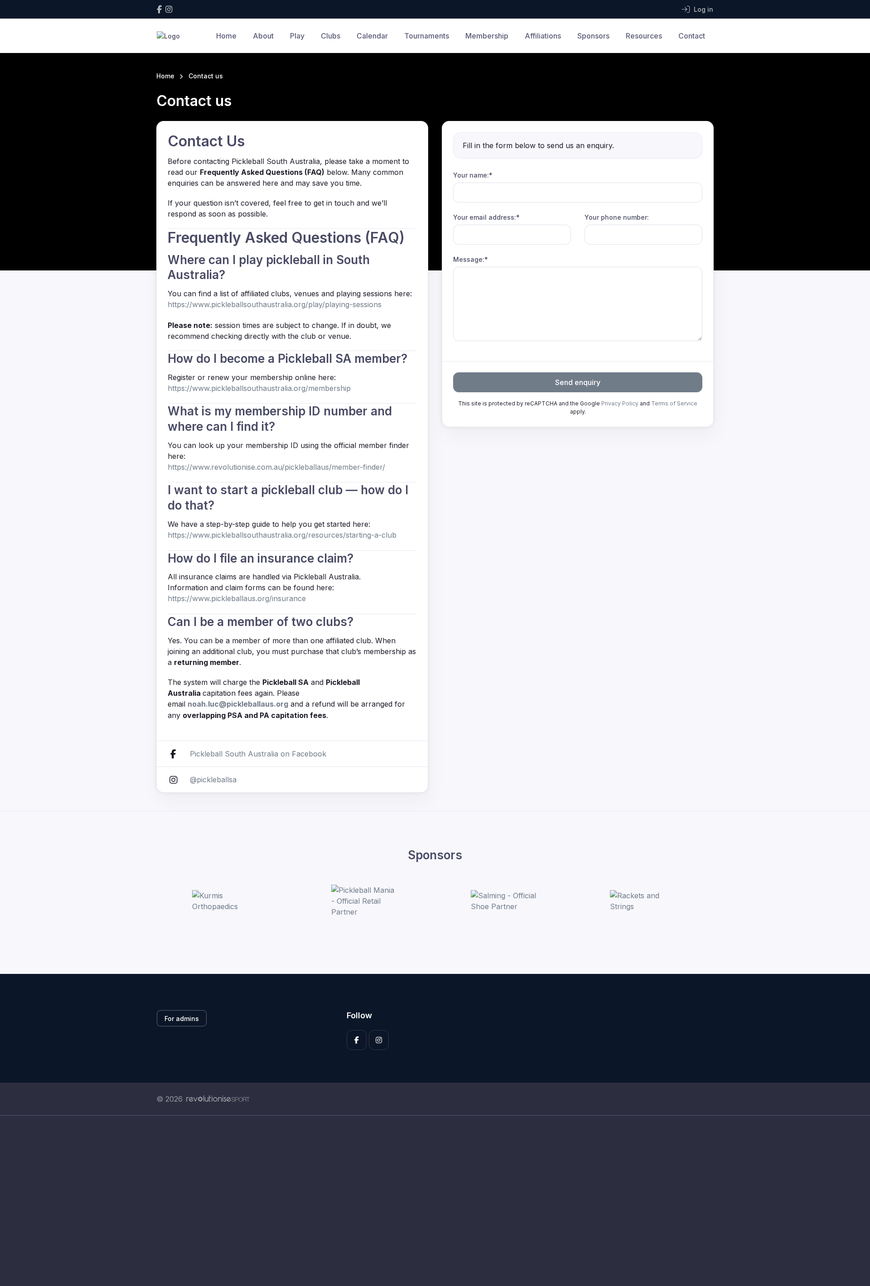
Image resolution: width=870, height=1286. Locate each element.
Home (226, 35)
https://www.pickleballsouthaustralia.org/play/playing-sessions (275, 304)
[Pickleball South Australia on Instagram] (168, 9)
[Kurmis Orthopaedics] (226, 901)
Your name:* (473, 175)
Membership (486, 35)
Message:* (470, 259)
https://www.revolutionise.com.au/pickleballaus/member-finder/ (276, 467)
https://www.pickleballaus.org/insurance (237, 598)
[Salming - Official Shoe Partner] (505, 901)
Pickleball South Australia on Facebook (258, 753)
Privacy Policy (619, 403)
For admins (181, 1018)
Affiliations (543, 35)
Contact (691, 35)
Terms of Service (674, 403)
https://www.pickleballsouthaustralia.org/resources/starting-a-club (282, 534)
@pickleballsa (213, 779)
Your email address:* (486, 217)
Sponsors (593, 35)
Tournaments (426, 35)
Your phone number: (617, 217)
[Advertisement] (428, 1200)
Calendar (372, 35)
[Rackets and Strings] (644, 901)
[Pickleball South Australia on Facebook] (159, 9)
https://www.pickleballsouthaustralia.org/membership (259, 388)
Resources (644, 35)
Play (297, 35)
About (263, 35)
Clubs (330, 35)
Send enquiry (577, 382)
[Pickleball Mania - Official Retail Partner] (365, 901)
